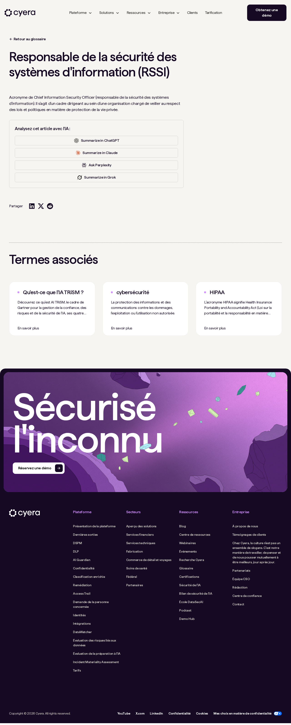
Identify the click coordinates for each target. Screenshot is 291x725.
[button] (80, 12)
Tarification (213, 12)
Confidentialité (179, 713)
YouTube (123, 713)
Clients (192, 12)
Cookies (202, 713)
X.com (140, 713)
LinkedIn (156, 713)
